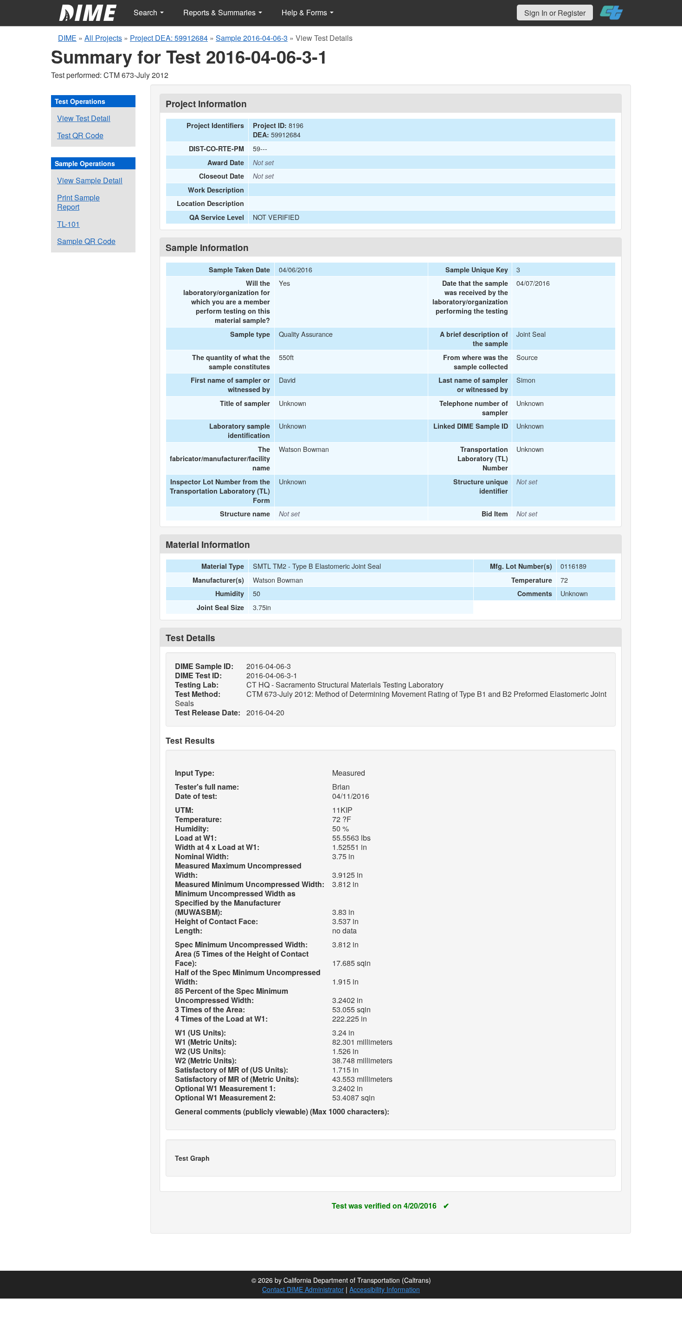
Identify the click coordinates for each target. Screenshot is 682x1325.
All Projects (103, 37)
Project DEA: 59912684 (169, 37)
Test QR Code (80, 135)
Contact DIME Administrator (303, 1289)
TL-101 (68, 224)
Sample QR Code (86, 241)
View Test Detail (83, 118)
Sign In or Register (554, 12)
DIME (67, 37)
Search (146, 12)
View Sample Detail (89, 180)
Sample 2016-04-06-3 (252, 37)
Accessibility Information (384, 1289)
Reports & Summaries (220, 12)
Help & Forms (305, 12)
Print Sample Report (78, 202)
